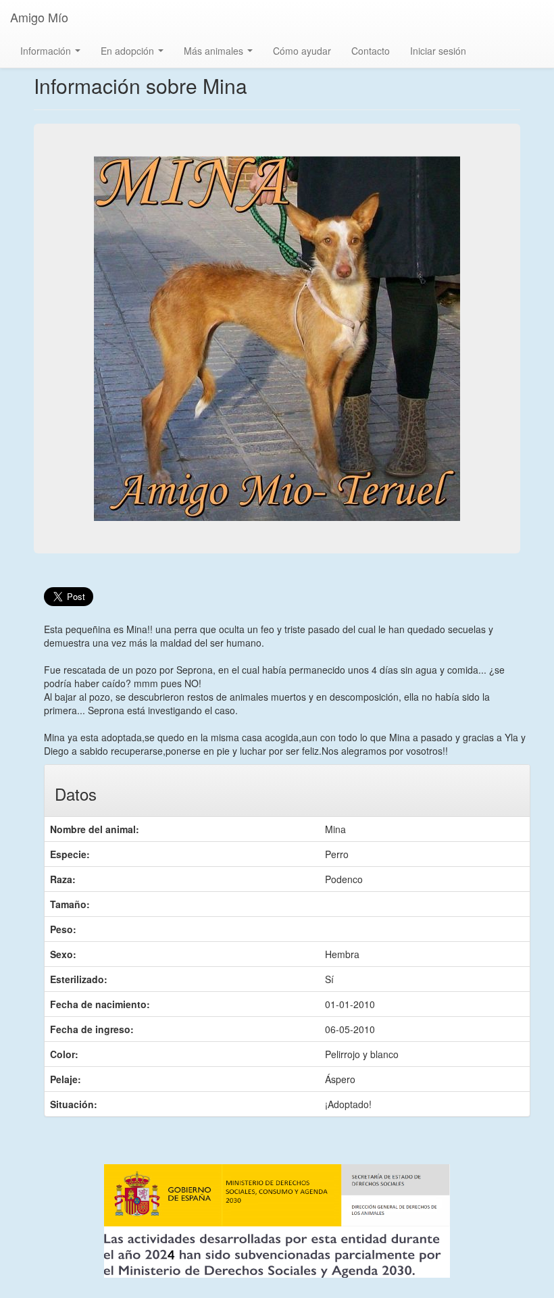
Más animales (221, 55)
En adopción (135, 55)
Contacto (370, 50)
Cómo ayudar (302, 50)
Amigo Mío (39, 17)
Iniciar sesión (438, 50)
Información (53, 55)
